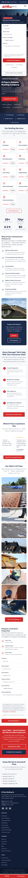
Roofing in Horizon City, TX (9, 774)
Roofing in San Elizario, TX (9, 781)
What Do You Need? (8, 37)
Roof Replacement (5, 820)
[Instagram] (6, 808)
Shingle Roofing (5, 827)
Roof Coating (4, 825)
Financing (3, 843)
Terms (11, 872)
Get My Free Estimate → (14, 60)
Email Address (5, 672)
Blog (2, 846)
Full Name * (6, 25)
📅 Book (12, 149)
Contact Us (4, 848)
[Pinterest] (10, 808)
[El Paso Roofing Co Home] (9, 6)
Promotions (4, 841)
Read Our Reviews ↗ (6, 850)
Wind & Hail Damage (6, 829)
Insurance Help (23, 2)
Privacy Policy (6, 711)
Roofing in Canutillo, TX (8, 778)
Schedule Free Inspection (14, 752)
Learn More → (6, 149)
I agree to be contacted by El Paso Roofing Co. (13, 715)
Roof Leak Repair (5, 818)
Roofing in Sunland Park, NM (10, 783)
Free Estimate (13, 2)
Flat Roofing (4, 823)
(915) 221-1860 (5, 2)
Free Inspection (14, 340)
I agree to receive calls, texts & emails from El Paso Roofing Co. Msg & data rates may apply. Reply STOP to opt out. (14, 55)
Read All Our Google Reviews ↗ (14, 457)
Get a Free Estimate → (14, 619)
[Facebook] (2, 808)
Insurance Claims (5, 832)
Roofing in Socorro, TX (8, 776)
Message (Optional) (6, 692)
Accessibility (4, 864)
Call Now (7, 876)
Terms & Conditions (6, 860)
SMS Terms (13, 711)
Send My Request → (14, 721)
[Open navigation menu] (25, 6)
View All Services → (14, 211)
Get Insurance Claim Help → (14, 414)
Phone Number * (5, 666)
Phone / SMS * (6, 31)
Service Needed (5, 685)
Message (5, 43)
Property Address (5, 679)
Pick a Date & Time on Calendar (14, 72)
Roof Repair (4, 816)
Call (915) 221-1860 (10, 99)
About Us (3, 839)
